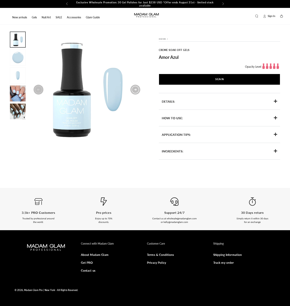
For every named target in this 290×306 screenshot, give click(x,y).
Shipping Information (227, 254)
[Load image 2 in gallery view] (18, 58)
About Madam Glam (95, 254)
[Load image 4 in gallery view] (18, 93)
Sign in (219, 79)
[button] (256, 16)
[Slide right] (222, 4)
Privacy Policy (156, 262)
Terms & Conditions (160, 254)
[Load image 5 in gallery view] (18, 111)
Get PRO (87, 262)
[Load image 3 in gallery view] (18, 76)
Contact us (88, 270)
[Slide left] (67, 4)
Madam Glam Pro (33, 290)
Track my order (223, 262)
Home (162, 39)
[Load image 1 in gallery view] (18, 40)
